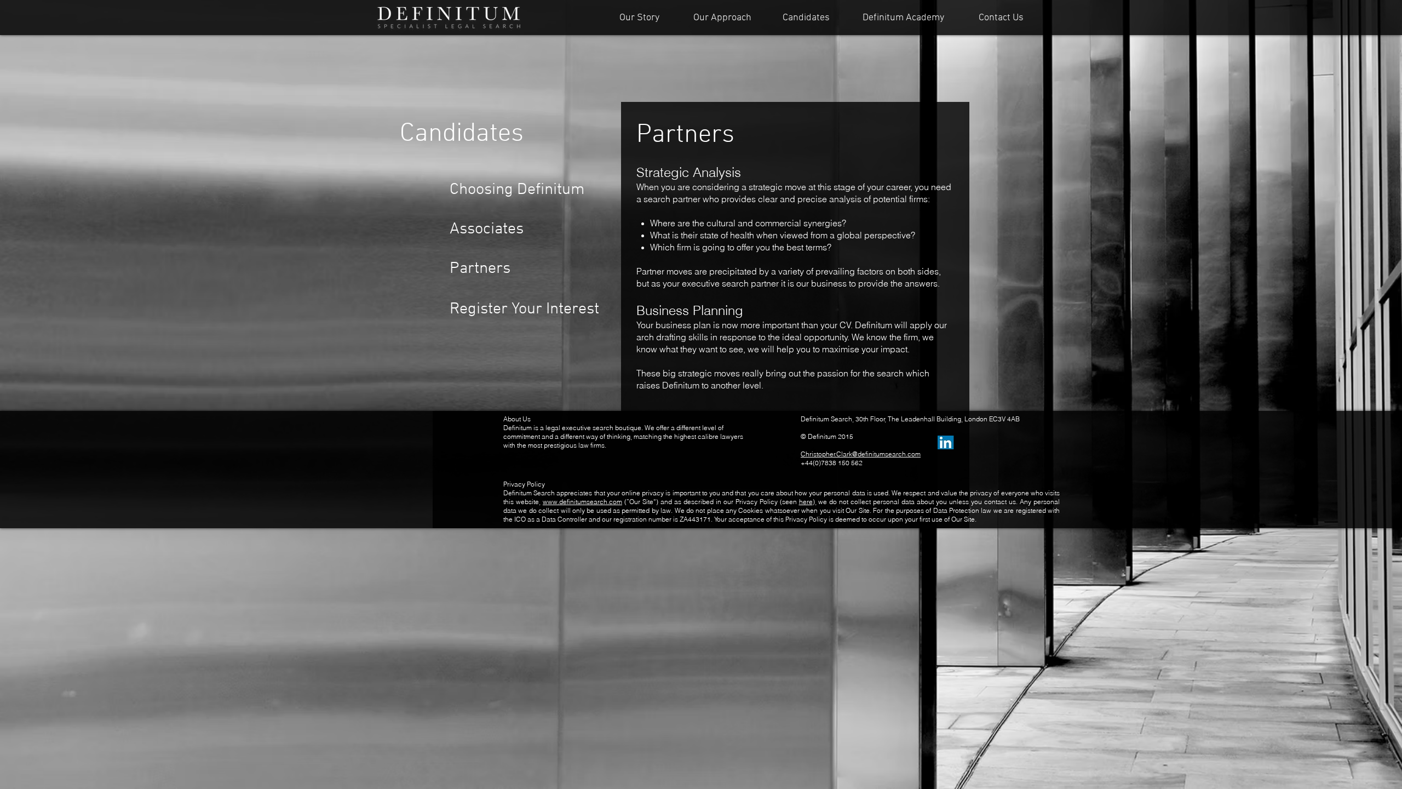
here (806, 502)
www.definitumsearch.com (582, 502)
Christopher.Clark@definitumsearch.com (861, 454)
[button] (492, 268)
